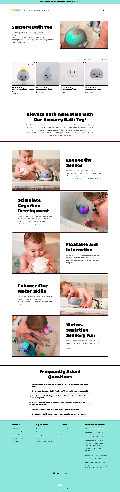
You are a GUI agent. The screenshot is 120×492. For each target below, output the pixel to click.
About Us (39, 429)
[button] (28, 10)
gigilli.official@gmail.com (99, 429)
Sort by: (80, 59)
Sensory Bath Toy (17, 441)
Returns (38, 438)
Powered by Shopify (64, 488)
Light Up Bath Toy (17, 429)
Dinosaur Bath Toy (18, 438)
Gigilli (57, 488)
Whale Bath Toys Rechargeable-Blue (44, 88)
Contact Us (40, 432)
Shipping (39, 435)
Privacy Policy (65, 432)
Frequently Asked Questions (45, 441)
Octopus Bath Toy (18, 432)
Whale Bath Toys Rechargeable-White (69, 88)
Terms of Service (66, 429)
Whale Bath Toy (17, 435)
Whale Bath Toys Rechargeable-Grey (93, 88)
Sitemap (63, 435)
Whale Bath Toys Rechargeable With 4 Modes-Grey (23, 89)
